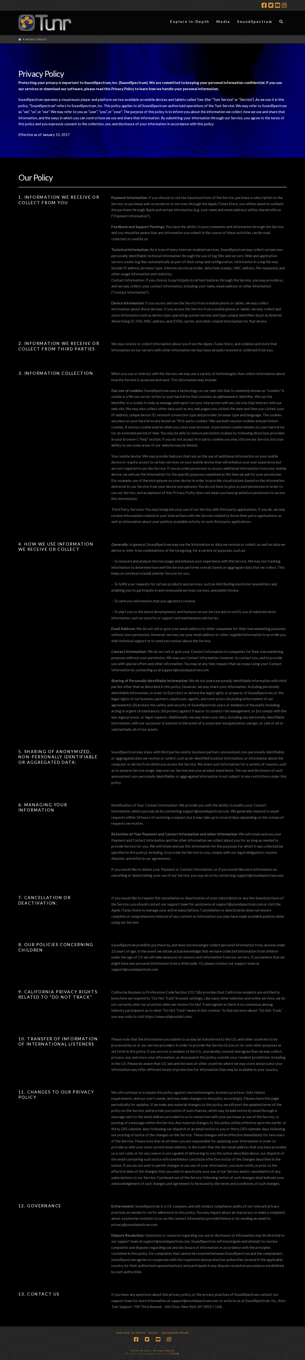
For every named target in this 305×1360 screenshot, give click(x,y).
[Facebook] (264, 5)
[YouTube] (277, 5)
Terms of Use (140, 1350)
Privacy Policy (163, 1350)
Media (153, 1332)
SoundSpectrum (175, 1332)
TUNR (175, 1353)
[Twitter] (270, 5)
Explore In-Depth (131, 1332)
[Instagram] (284, 5)
